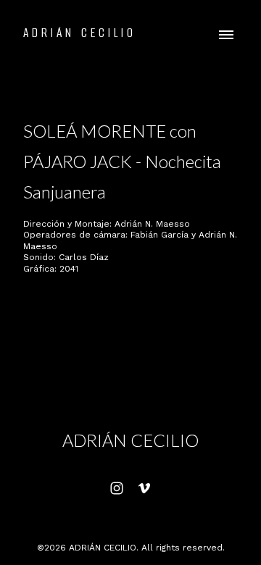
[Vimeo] (144, 488)
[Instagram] (116, 488)
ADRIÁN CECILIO (130, 440)
